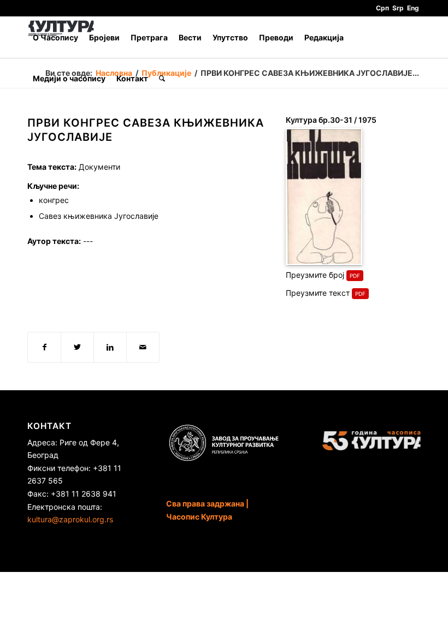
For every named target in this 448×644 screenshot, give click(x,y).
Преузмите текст (318, 292)
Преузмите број (315, 274)
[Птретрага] (162, 78)
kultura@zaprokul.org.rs (70, 519)
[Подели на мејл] (143, 347)
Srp (398, 8)
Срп (382, 8)
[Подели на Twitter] (77, 347)
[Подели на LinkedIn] (110, 347)
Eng (413, 8)
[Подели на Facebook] (44, 347)
